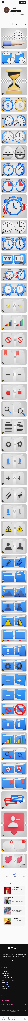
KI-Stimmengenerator (6, 977)
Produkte (4, 967)
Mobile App (4, 988)
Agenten (4, 982)
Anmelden (22, 2)
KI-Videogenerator (5, 975)
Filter (19, 24)
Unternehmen (5, 1000)
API (2, 990)
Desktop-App (5, 986)
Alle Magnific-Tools (6, 992)
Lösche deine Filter (20, 877)
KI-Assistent (4, 971)
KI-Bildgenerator (5, 973)
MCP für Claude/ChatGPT (7, 980)
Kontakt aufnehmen (7, 1004)
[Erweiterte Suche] (25, 24)
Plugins (4, 984)
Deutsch (14, 960)
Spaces (3, 969)
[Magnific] (3, 2)
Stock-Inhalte (4, 979)
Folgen (15, 11)
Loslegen (4, 996)
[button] (14, 961)
